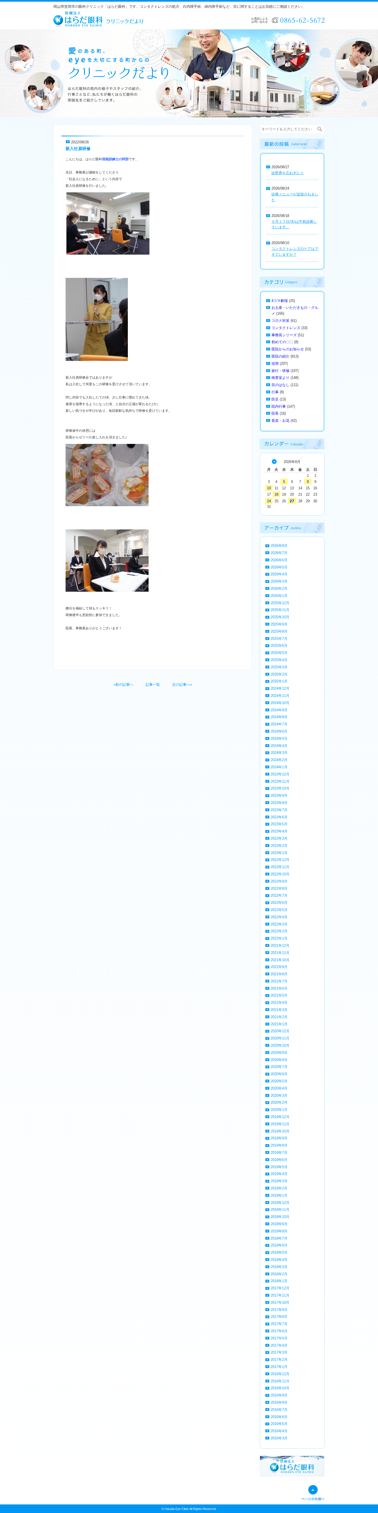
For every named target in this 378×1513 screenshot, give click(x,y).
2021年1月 (279, 1024)
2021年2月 (279, 1017)
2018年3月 (279, 1267)
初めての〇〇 (282, 342)
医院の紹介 (280, 356)
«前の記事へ (123, 684)
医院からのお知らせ (287, 349)
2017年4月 (279, 1345)
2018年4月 (279, 1260)
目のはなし (280, 385)
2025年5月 (279, 653)
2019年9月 (279, 1138)
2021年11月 (280, 953)
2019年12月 (280, 1117)
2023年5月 (279, 824)
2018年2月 (279, 1274)
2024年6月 (279, 731)
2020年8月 (279, 1060)
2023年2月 (279, 846)
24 (269, 501)
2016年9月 (279, 1395)
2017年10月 (280, 1302)
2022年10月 (280, 874)
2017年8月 (279, 1317)
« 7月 (274, 461)
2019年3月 (279, 1181)
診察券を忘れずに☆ (287, 173)
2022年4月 (279, 917)
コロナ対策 (280, 321)
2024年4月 (279, 746)
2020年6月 (279, 1074)
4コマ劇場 (279, 301)
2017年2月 (279, 1359)
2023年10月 (280, 788)
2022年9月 (279, 881)
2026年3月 (279, 581)
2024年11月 (280, 696)
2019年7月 (279, 1152)
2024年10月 (280, 703)
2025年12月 (280, 603)
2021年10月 (280, 960)
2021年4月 (279, 1002)
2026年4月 (279, 574)
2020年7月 (279, 1067)
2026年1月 (279, 596)
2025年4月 (279, 660)
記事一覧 (153, 684)
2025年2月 (279, 674)
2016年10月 (280, 1388)
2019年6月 (279, 1160)
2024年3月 (279, 753)
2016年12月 (280, 1374)
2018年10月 (280, 1217)
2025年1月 (279, 681)
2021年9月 (279, 967)
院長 (275, 413)
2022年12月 (280, 860)
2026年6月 (279, 560)
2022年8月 (279, 888)
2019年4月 (279, 1174)
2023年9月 (279, 795)
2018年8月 (279, 1231)
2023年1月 (279, 853)
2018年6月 (279, 1245)
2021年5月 (279, 995)
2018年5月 (279, 1252)
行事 (275, 392)
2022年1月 (279, 938)
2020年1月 (279, 1110)
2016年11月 (280, 1381)
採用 (275, 363)
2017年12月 (280, 1288)
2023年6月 (279, 817)
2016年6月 (279, 1417)
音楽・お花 (280, 420)
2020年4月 (279, 1088)
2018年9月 (279, 1224)
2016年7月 (279, 1410)
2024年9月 (279, 710)
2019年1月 (279, 1195)
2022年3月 (279, 924)
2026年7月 (279, 553)
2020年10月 (280, 1045)
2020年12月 (280, 1031)
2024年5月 (279, 738)
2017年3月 (279, 1352)
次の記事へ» (182, 684)
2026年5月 (279, 567)
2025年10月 (280, 617)
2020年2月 (279, 1102)
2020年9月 (279, 1053)
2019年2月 (279, 1188)
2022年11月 (280, 867)
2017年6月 (279, 1331)
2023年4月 (279, 831)
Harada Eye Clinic (177, 1509)
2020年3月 (279, 1095)
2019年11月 (280, 1124)
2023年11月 (280, 781)
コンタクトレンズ (285, 328)
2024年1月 (279, 767)
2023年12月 (280, 774)
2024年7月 (279, 724)
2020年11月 (280, 1038)
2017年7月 (279, 1324)
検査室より (280, 378)
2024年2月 (279, 760)
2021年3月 (279, 1010)
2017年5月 (279, 1338)
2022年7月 (279, 895)
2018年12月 (280, 1203)
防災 (275, 399)
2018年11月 (280, 1209)
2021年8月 (279, 974)
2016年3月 (279, 1438)
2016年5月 (279, 1424)
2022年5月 (279, 910)
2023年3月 (279, 838)
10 (269, 488)
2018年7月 (279, 1238)
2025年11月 (280, 610)
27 (292, 501)
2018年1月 (279, 1281)
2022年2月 (279, 931)
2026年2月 (279, 588)
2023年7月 (279, 810)
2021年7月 (279, 981)
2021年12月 (280, 945)
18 (276, 494)
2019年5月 (279, 1167)
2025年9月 (279, 624)
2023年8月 (279, 803)
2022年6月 (279, 903)
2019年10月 (280, 1131)
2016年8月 (279, 1402)
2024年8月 (279, 717)
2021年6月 (279, 988)
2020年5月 (279, 1081)
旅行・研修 (280, 371)
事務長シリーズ (284, 335)
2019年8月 (279, 1145)
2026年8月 (279, 546)
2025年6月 (279, 645)
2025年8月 (279, 631)
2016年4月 (279, 1431)
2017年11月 (280, 1295)
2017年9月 (279, 1310)
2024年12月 (280, 688)
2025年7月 (279, 639)
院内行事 (278, 406)
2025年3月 (279, 667)
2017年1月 (279, 1367)
